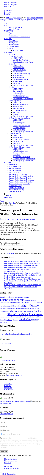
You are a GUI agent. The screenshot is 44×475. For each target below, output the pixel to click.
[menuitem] (24, 10)
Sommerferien (29, 317)
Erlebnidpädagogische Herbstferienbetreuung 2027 (21, 261)
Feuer (27, 302)
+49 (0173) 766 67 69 (13, 18)
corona (12, 297)
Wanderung (15, 319)
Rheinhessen (36, 314)
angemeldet (11, 253)
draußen (21, 297)
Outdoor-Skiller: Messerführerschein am (17, 277)
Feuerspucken (32, 302)
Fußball (2, 306)
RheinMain (11, 317)
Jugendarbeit (10, 308)
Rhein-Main (3, 315)
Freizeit (39, 302)
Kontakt (7, 14)
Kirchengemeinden (22, 308)
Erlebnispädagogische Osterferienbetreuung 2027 (20, 267)
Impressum (8, 388)
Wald (9, 319)
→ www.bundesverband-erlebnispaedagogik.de (16, 334)
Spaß (36, 317)
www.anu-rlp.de (5, 403)
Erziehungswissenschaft (30, 300)
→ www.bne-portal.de (7, 360)
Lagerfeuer (35, 308)
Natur (25, 311)
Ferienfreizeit (14, 303)
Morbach (20, 311)
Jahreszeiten (3, 308)
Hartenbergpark (8, 306)
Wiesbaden (25, 319)
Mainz (13, 311)
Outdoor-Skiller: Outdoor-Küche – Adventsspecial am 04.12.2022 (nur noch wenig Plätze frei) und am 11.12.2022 (22, 287)
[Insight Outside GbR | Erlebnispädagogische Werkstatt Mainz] (21, 20)
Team (39, 317)
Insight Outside (29, 305)
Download (7, 12)
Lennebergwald (4, 311)
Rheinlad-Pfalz (3, 317)
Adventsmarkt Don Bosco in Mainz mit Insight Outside (23, 275)
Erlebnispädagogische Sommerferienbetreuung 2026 (22, 263)
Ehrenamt (26, 297)
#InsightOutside (5, 297)
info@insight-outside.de (35, 18)
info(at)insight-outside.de (14, 375)
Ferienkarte (22, 302)
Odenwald (30, 311)
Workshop (35, 320)
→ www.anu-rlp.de (6, 343)
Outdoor (38, 311)
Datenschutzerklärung (19, 438)
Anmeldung (8, 10)
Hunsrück (15, 306)
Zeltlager (3, 322)
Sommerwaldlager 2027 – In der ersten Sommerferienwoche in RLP (17, 270)
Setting (22, 317)
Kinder (15, 308)
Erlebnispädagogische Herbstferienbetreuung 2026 (21, 265)
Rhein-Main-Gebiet (18, 314)
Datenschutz (8, 390)
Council (17, 297)
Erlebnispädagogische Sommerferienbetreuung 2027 (22, 273)
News (2, 201)
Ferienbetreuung (5, 302)
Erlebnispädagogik (12, 299)
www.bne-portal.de (6, 414)
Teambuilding (3, 320)
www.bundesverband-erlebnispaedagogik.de (15, 401)
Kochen (29, 308)
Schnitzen (17, 317)
